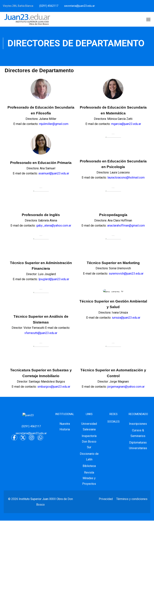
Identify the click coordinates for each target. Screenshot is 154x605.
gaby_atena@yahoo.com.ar (53, 225)
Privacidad (106, 499)
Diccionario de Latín (89, 456)
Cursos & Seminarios (138, 433)
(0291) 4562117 (48, 5)
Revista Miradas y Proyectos (89, 478)
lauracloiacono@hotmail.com (126, 177)
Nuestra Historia (65, 426)
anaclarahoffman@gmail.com (126, 225)
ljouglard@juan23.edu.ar (53, 279)
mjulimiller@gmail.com (53, 124)
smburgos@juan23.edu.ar (53, 386)
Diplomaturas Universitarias (138, 445)
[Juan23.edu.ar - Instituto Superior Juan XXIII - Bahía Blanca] (27, 19)
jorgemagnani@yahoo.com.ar (126, 386)
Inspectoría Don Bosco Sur (89, 441)
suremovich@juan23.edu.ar (126, 273)
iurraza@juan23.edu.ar (126, 317)
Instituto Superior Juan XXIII (37, 499)
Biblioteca (89, 466)
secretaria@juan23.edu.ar (79, 5)
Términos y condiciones (131, 499)
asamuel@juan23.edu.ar (53, 173)
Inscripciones (138, 424)
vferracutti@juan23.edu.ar (40, 333)
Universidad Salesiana (89, 426)
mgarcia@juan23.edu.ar (126, 124)
